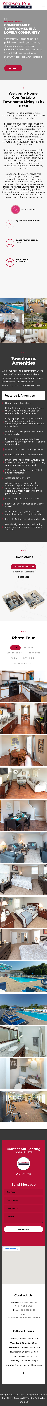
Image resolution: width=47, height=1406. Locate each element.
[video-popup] (15, 209)
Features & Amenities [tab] (20, 395)
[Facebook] (23, 1373)
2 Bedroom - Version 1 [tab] (23, 567)
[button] (13, 68)
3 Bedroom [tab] (23, 577)
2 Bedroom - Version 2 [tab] (23, 572)
